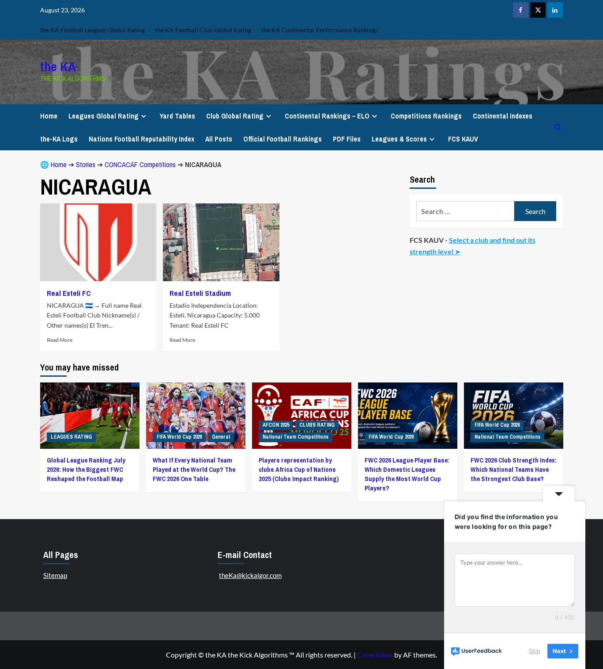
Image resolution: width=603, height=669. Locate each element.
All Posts (218, 139)
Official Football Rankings (282, 139)
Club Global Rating (235, 116)
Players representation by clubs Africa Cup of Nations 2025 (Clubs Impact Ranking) (299, 469)
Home (48, 116)
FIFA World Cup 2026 (179, 436)
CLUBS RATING (317, 424)
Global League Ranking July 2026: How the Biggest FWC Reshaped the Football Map (86, 469)
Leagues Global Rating (103, 116)
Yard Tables (177, 116)
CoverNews (375, 654)
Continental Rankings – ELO (327, 116)
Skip (534, 650)
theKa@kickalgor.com (250, 575)
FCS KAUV (463, 139)
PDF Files (347, 139)
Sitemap (55, 575)
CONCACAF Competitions (140, 164)
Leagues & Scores (399, 139)
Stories (85, 164)
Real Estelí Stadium (200, 293)
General (221, 436)
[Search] (557, 127)
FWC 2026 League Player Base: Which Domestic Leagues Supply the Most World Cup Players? (407, 474)
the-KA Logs (59, 139)
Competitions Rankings (426, 116)
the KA (58, 66)
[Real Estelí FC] (98, 242)
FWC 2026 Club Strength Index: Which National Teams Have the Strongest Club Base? (514, 469)
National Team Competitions (295, 436)
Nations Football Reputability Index (141, 139)
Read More (59, 339)
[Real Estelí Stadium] (221, 242)
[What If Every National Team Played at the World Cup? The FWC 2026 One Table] (195, 415)
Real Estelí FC (69, 293)
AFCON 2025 (276, 424)
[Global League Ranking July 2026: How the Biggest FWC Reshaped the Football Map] (89, 415)
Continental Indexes (502, 116)
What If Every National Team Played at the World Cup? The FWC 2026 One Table (194, 469)
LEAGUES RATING (71, 436)
